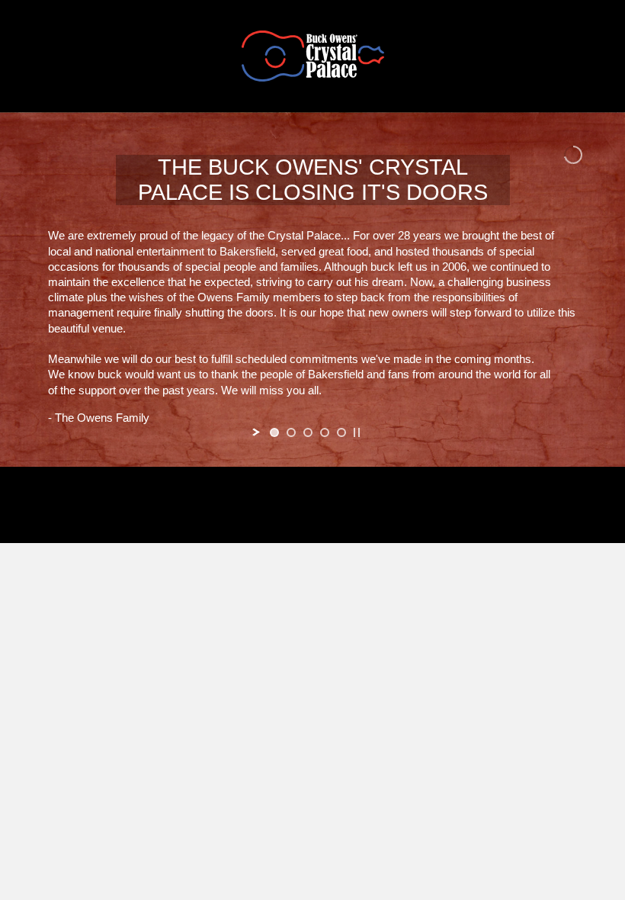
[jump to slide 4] (324, 432)
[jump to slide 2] (291, 432)
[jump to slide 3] (307, 432)
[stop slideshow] (357, 432)
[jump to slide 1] (274, 432)
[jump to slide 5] (341, 432)
